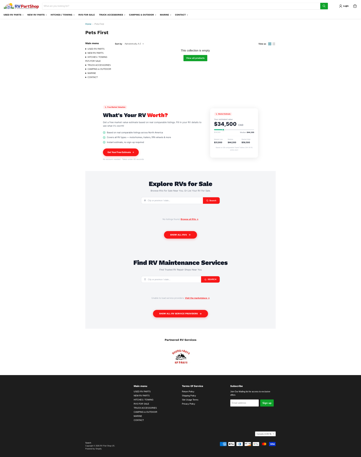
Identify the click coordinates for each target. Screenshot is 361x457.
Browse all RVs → (189, 219)
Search (211, 279)
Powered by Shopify (93, 449)
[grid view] (270, 44)
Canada (264, 434)
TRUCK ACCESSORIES (111, 14)
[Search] (324, 6)
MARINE (165, 14)
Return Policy (188, 391)
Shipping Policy (189, 395)
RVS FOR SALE (86, 14)
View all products (195, 58)
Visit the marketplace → (197, 298)
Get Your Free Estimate (119, 152)
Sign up (266, 403)
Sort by (118, 44)
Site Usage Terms (190, 399)
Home (88, 24)
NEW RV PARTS (36, 14)
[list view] (274, 44)
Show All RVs (178, 235)
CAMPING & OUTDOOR (142, 14)
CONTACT (180, 14)
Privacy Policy (188, 404)
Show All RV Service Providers (178, 313)
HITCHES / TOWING (62, 14)
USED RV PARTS (13, 14)
